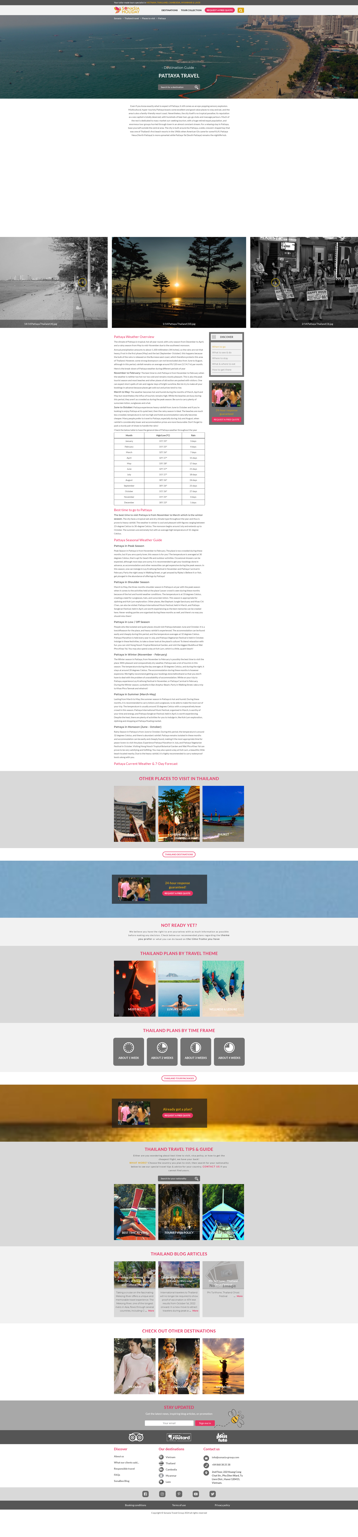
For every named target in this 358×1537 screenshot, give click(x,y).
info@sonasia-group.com (225, 1457)
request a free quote (226, 419)
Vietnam (151, 2)
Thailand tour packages (179, 1078)
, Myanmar (186, 2)
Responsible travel (124, 1468)
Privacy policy (222, 1505)
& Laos (196, 2)
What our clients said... (126, 1462)
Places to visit (148, 18)
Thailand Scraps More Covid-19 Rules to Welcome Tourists (179, 1281)
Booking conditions (135, 1505)
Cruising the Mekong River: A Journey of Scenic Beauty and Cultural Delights (135, 1281)
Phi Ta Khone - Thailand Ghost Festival (223, 1282)
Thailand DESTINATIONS (179, 854)
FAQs (117, 1474)
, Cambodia (174, 2)
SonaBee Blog (121, 1480)
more (149, 1310)
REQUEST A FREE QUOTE (177, 893)
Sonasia (117, 18)
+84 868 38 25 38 (221, 1464)
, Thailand (162, 2)
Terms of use (179, 1505)
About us (119, 1456)
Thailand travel (131, 18)
